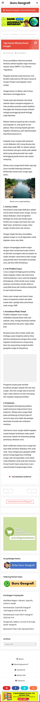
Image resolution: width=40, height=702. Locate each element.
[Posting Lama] (32, 491)
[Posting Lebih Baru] (8, 491)
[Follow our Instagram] (33, 688)
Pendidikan (21, 53)
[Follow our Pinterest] (7, 688)
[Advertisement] (20, 368)
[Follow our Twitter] (24, 688)
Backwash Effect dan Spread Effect (18, 629)
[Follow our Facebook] (15, 688)
